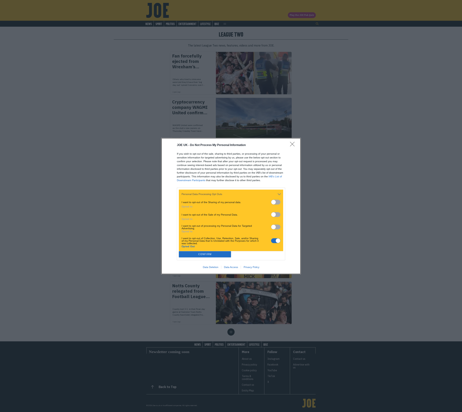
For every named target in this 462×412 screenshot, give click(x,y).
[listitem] (231, 194)
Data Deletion (210, 267)
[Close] (293, 145)
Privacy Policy (251, 267)
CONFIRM (205, 254)
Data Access (231, 267)
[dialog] (231, 206)
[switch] (275, 202)
